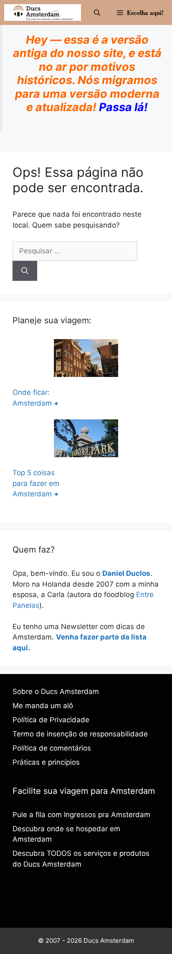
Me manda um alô (43, 705)
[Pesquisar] (25, 271)
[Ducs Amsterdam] (42, 12)
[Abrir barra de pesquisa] (97, 12)
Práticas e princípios (46, 762)
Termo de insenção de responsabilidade (80, 734)
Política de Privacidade (51, 720)
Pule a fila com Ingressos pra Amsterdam (81, 814)
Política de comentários (52, 748)
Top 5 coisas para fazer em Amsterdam (36, 483)
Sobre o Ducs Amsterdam (56, 691)
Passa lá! (123, 107)
